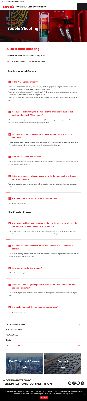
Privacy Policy (68, 394)
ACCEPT (44, 398)
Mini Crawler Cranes (38, 62)
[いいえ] (84, 395)
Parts (8, 340)
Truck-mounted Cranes (17, 62)
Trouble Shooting (13, 345)
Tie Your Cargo (12, 335)
